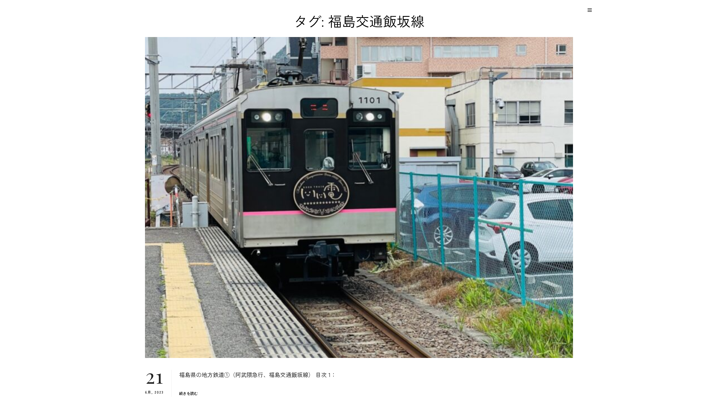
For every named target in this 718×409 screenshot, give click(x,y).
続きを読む (188, 393)
